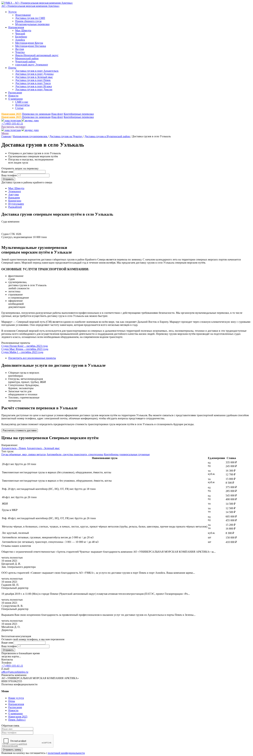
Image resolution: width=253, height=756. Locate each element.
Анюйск (20, 39)
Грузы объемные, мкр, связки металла (23, 454)
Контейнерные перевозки (79, 113)
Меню (5, 133)
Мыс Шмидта (23, 30)
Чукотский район (25, 61)
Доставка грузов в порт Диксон (33, 89)
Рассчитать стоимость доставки (19, 430)
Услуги (12, 11)
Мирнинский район (27, 58)
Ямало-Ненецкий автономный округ (37, 55)
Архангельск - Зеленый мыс (43, 448)
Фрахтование (23, 14)
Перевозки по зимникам (36, 113)
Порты (12, 67)
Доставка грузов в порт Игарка (33, 86)
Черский (20, 33)
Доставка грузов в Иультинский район (108, 136)
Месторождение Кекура (29, 42)
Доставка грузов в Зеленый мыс (34, 77)
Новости (13, 95)
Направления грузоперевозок (30, 136)
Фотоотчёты (22, 104)
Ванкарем (14, 197)
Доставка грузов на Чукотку (66, 136)
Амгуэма (13, 194)
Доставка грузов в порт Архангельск (37, 70)
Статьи (19, 108)
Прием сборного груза (28, 21)
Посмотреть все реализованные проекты (32, 358)
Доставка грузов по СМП (30, 18)
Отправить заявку (12, 749)
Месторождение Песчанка (30, 46)
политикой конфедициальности (66, 753)
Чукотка (20, 52)
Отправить (8, 179)
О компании (15, 98)
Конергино (14, 200)
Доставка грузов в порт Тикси (33, 83)
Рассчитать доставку (13, 126)
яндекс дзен (31, 120)
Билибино (21, 36)
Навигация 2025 (11, 113)
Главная (6, 136)
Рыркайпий (15, 206)
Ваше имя (7, 171)
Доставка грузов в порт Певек (33, 80)
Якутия (19, 49)
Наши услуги (16, 697)
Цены (11, 701)
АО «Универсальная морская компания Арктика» (30, 5)
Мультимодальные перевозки (32, 24)
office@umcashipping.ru (14, 671)
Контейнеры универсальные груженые (127, 454)
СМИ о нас (21, 101)
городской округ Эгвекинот (31, 64)
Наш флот (57, 113)
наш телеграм (13, 120)
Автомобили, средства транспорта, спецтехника (74, 454)
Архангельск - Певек (13, 448)
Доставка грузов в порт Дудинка (34, 73)
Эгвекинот (14, 191)
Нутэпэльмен (16, 203)
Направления (16, 27)
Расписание (15, 92)
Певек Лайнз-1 (17, 719)
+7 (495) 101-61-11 (12, 123)
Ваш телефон (9, 175)
